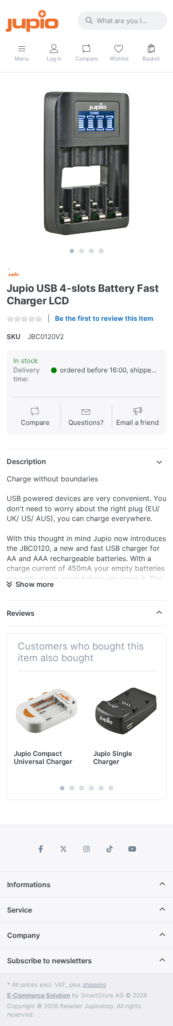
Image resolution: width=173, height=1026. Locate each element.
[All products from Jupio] (14, 274)
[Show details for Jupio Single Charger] (126, 711)
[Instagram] (86, 849)
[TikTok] (109, 849)
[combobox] (122, 20)
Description (26, 461)
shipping (94, 984)
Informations (29, 884)
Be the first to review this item (104, 318)
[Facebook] (41, 849)
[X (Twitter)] (64, 849)
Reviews (21, 613)
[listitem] (86, 163)
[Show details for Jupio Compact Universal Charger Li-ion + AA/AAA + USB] (46, 711)
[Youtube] (132, 849)
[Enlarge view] (86, 163)
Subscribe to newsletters (49, 960)
